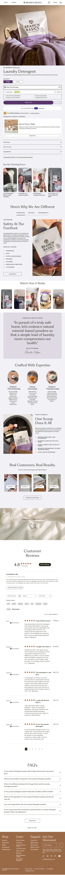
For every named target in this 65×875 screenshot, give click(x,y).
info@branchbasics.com (49, 859)
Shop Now (32, 136)
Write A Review (44, 564)
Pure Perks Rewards (19, 859)
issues (8, 609)
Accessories (5, 847)
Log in (35, 113)
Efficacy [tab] (31, 213)
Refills (4, 845)
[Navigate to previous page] (23, 749)
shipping (20, 604)
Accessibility (50, 869)
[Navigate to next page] (42, 749)
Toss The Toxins (21, 848)
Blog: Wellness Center (20, 856)
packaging (38, 604)
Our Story (19, 842)
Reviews (18, 853)
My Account (34, 845)
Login (55, 2)
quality (14, 604)
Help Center (34, 842)
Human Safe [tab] (21, 213)
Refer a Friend (34, 847)
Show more (15, 609)
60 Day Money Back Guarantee (24, 157)
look (32, 604)
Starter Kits (5, 842)
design (45, 604)
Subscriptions (6, 849)
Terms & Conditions (39, 869)
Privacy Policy (28, 869)
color (8, 604)
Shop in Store (20, 851)
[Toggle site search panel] (49, 3)
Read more (33, 637)
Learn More (12, 274)
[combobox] (29, 595)
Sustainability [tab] (43, 213)
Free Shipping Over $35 (9, 157)
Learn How (41, 108)
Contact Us (33, 840)
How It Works (20, 840)
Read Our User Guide (32, 498)
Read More (32, 821)
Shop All (4, 840)
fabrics (27, 604)
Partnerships (34, 849)
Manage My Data (29, 871)
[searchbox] (12, 596)
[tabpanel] (32, 247)
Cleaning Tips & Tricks (21, 845)
